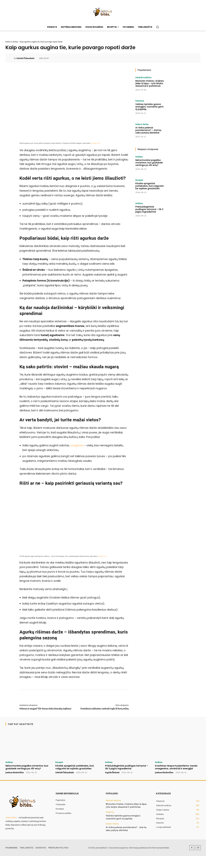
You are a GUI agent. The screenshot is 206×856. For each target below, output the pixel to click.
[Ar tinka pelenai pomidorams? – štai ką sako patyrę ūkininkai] (176, 131)
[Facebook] (191, 847)
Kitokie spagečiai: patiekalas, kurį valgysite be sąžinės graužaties (149, 186)
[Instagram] (198, 847)
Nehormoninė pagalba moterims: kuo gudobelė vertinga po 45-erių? (149, 163)
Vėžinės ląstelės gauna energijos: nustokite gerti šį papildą (149, 107)
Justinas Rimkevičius (14, 772)
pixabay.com (95, 143)
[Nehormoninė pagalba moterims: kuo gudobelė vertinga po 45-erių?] (176, 164)
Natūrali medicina (143, 77)
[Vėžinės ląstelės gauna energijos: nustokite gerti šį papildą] (176, 108)
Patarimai (139, 101)
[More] (194, 58)
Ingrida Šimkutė (112, 772)
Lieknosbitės (11, 817)
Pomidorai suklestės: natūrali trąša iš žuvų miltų (104, 708)
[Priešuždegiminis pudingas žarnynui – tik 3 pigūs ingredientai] (176, 211)
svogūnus (77, 445)
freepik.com (102, 556)
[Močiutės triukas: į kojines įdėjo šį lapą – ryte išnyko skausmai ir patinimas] (176, 85)
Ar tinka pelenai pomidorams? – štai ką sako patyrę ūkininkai (148, 130)
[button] (157, 27)
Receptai (139, 180)
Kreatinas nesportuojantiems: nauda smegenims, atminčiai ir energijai (176, 767)
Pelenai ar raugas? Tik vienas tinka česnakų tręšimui (45, 708)
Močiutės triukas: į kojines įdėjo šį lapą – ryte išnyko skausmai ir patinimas (149, 83)
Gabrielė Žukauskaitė (25, 58)
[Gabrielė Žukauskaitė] (11, 58)
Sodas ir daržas (11, 41)
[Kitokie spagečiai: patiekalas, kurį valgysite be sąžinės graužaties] (176, 187)
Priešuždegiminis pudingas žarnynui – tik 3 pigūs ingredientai (149, 209)
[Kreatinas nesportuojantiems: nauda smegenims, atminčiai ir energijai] (178, 744)
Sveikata (139, 157)
